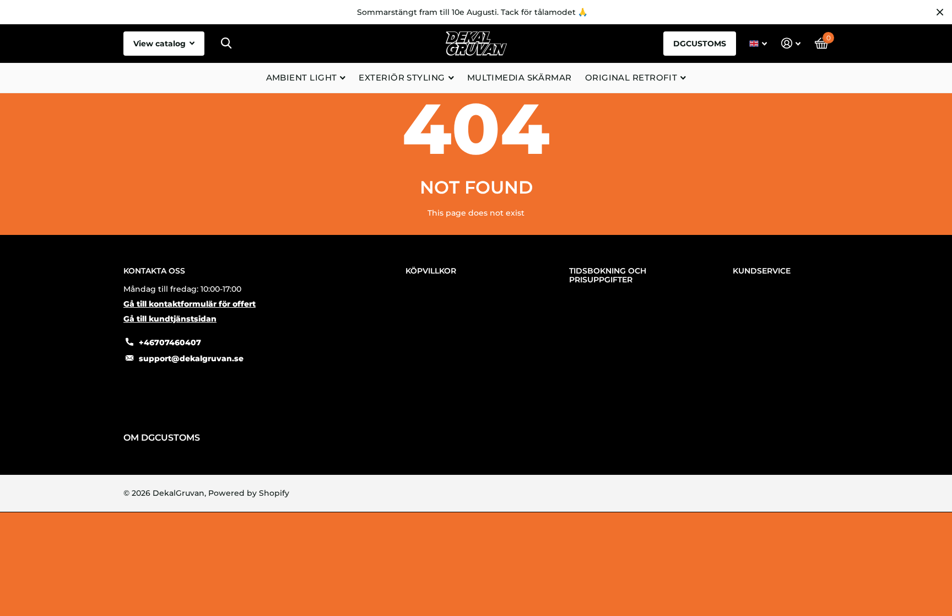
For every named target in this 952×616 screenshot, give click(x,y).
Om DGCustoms (161, 437)
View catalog (160, 44)
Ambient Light (301, 77)
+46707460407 (170, 342)
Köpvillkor (430, 271)
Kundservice (762, 271)
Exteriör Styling (402, 77)
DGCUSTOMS (699, 44)
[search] (226, 43)
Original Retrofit (631, 77)
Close (940, 12)
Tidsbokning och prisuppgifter (607, 275)
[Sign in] (791, 43)
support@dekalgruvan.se (191, 358)
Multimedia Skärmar (519, 77)
